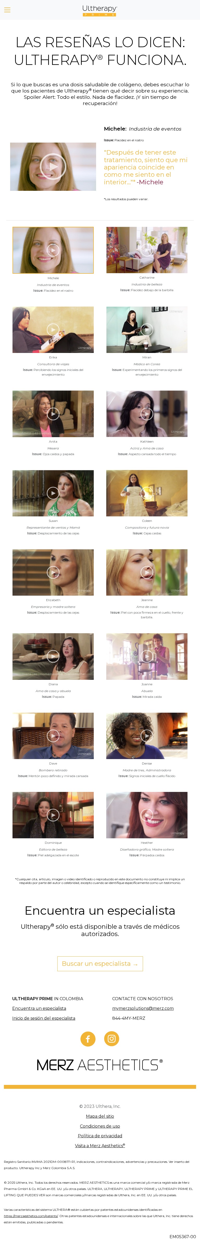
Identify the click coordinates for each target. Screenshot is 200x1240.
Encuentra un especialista (39, 1008)
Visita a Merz (100, 1145)
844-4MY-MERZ (128, 1018)
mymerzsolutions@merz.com (143, 1008)
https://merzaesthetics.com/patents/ (31, 1216)
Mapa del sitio (100, 1116)
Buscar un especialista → (100, 963)
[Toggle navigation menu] (7, 10)
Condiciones (100, 1126)
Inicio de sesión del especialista (43, 1018)
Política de (100, 1135)
